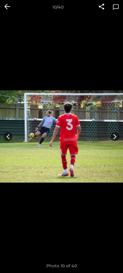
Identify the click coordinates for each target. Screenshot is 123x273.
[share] (101, 7)
